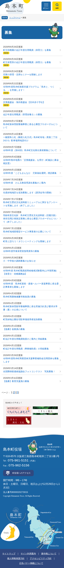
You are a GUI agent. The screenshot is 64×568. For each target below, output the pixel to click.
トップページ (15, 18)
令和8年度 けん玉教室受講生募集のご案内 (24, 183)
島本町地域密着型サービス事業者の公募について (27, 231)
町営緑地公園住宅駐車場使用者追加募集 (22, 319)
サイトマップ (8, 553)
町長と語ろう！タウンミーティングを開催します (27, 241)
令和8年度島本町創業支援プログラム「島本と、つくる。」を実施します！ (28, 88)
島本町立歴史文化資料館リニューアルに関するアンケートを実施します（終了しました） (30, 204)
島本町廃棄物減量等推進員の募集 (19, 296)
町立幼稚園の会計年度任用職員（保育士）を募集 (27, 50)
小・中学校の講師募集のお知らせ (19, 261)
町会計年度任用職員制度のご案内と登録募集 (25, 339)
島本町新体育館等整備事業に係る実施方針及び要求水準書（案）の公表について (30, 308)
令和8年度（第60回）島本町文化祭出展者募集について (30, 150)
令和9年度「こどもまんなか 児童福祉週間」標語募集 (30, 173)
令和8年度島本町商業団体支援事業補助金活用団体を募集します (31, 360)
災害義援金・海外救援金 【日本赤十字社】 (24, 102)
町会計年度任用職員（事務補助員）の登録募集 (26, 348)
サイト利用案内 (28, 553)
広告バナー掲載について (31, 563)
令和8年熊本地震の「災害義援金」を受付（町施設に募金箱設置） (31, 161)
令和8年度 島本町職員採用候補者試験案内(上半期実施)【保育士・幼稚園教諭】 (30, 272)
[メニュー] (46, 6)
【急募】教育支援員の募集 (16, 381)
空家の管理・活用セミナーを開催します (22, 74)
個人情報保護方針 (16, 558)
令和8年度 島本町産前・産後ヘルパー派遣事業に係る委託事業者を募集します (31, 285)
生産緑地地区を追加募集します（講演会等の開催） (28, 192)
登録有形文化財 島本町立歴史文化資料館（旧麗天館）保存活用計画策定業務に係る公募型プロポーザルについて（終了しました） (30, 218)
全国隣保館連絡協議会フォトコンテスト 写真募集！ (29, 371)
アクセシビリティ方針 (41, 558)
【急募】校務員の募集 (14, 329)
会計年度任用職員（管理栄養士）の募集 (22, 114)
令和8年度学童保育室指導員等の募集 (21, 251)
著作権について (48, 553)
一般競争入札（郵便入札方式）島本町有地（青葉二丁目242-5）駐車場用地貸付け (30, 139)
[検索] (57, 6)
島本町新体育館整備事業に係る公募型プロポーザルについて (30, 126)
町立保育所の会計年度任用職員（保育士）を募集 (27, 62)
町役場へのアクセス (21, 473)
